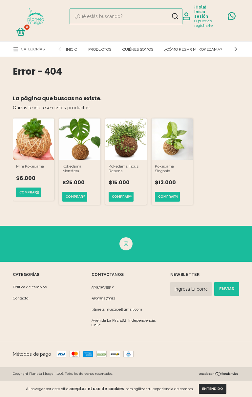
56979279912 (103, 287)
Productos (99, 49)
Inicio (71, 49)
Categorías (33, 49)
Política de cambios (30, 287)
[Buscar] (174, 16)
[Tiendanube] (218, 374)
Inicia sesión (201, 14)
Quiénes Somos (137, 49)
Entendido (212, 388)
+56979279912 (104, 298)
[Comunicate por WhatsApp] (231, 17)
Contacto (20, 298)
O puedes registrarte (203, 23)
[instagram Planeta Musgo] (126, 243)
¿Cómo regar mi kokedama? (193, 49)
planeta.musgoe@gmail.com (117, 309)
